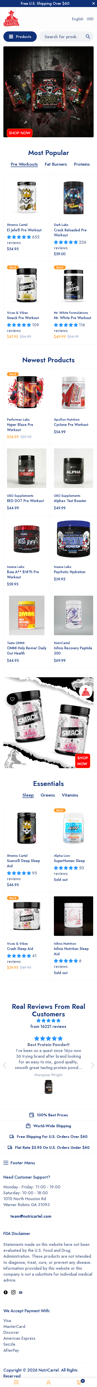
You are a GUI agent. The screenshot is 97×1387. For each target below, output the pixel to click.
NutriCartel (62, 643)
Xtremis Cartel (17, 224)
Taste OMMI (16, 643)
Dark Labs (61, 224)
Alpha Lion (62, 855)
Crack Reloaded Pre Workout (70, 232)
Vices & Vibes (17, 312)
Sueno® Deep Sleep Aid (23, 863)
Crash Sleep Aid (20, 948)
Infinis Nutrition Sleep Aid (71, 951)
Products (23, 36)
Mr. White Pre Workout (72, 317)
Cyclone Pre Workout (71, 424)
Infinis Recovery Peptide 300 (73, 650)
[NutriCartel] (11, 19)
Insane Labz (15, 567)
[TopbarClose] (93, 3)
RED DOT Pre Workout (25, 500)
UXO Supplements (20, 495)
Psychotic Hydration (69, 572)
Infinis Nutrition (65, 943)
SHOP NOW (19, 133)
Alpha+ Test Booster (70, 500)
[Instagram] (13, 1293)
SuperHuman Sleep (69, 860)
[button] (5, 1065)
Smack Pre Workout (23, 317)
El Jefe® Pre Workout (24, 230)
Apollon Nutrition (67, 419)
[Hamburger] (16, 1382)
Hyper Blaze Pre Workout (20, 427)
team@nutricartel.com (30, 1216)
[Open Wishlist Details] (12, 699)
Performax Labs (18, 419)
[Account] (48, 1382)
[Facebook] (5, 1293)
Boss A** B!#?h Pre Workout (23, 574)
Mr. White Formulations (71, 312)
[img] (48, 1021)
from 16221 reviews (48, 1027)
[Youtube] (20, 1292)
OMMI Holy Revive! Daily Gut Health (26, 650)
